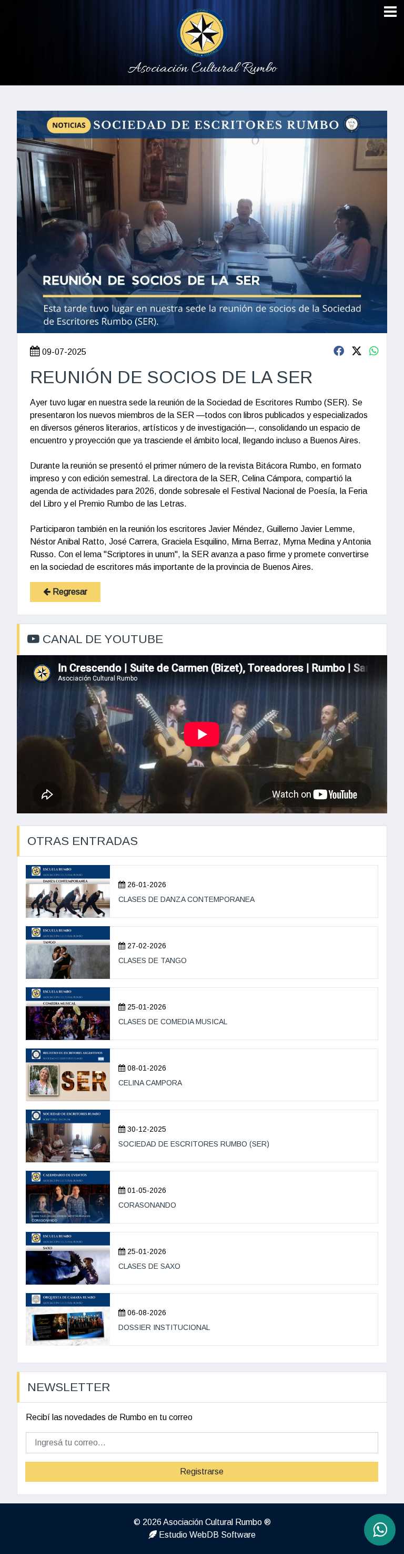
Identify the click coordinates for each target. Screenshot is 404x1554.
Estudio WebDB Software (206, 1534)
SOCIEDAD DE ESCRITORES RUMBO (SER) (193, 1144)
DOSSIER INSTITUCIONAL (164, 1327)
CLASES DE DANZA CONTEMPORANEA (186, 899)
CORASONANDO (147, 1205)
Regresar (68, 591)
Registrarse (202, 1471)
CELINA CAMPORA (150, 1083)
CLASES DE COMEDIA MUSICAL (172, 1021)
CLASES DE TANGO (152, 960)
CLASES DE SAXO (149, 1266)
